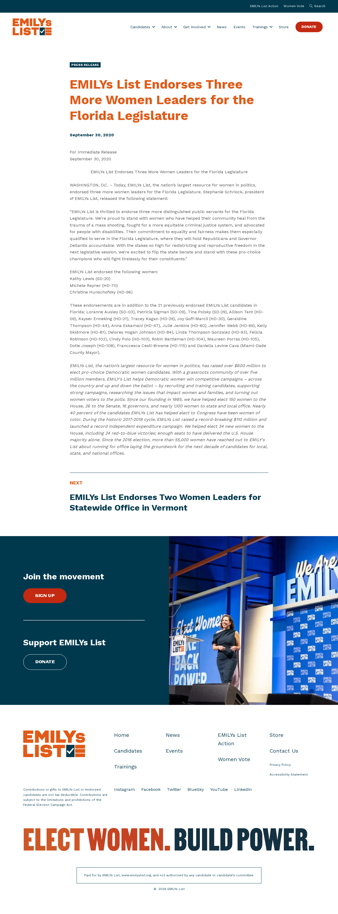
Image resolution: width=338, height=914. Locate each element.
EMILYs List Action (264, 6)
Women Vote (294, 6)
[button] (316, 6)
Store (284, 27)
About (166, 27)
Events (239, 27)
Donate (309, 27)
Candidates (140, 27)
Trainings (260, 27)
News (222, 27)
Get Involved (194, 27)
